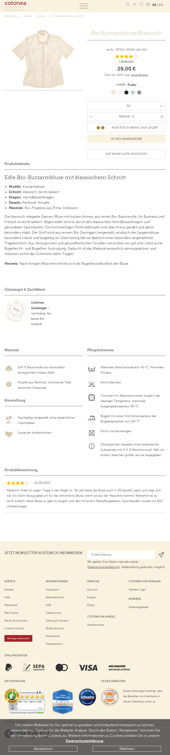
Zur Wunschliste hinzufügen (126, 153)
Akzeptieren (43, 749)
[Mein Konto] (134, 4)
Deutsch (92, 589)
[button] (83, 6)
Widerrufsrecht (55, 628)
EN (161, 5)
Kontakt (9, 589)
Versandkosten (139, 74)
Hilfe (7, 597)
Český (91, 605)
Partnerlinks (53, 636)
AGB (48, 605)
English (91, 597)
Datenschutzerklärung (84, 741)
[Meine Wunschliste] (141, 4)
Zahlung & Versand (57, 620)
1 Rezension (126, 61)
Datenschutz (53, 612)
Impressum (52, 589)
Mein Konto (11, 612)
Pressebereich (54, 643)
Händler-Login (137, 589)
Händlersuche (95, 624)
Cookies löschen (14, 628)
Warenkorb (10, 605)
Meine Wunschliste (15, 620)
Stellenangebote (138, 607)
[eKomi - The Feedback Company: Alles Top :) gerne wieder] (24, 701)
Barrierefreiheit (55, 597)
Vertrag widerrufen (18, 638)
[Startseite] (15, 6)
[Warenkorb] (148, 4)
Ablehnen (126, 749)
